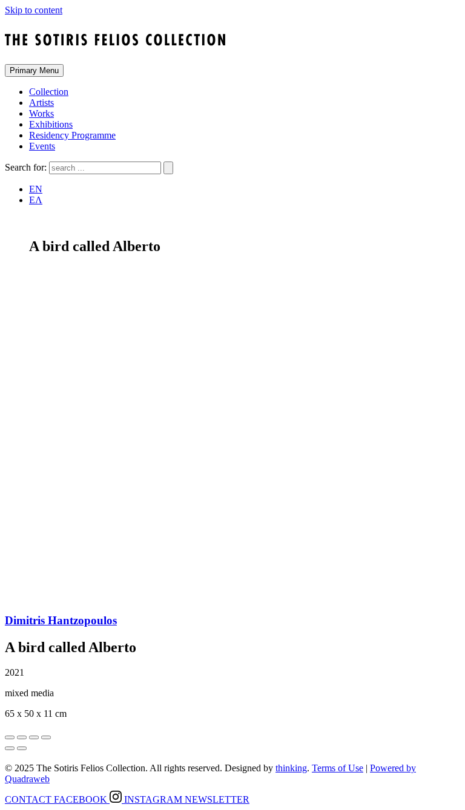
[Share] (22, 737)
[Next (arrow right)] (22, 748)
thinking (291, 768)
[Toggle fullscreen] (34, 737)
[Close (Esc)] (10, 737)
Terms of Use (337, 768)
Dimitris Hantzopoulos (61, 620)
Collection (48, 92)
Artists (41, 102)
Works (41, 113)
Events (42, 146)
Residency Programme (72, 135)
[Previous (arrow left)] (10, 748)
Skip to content (33, 10)
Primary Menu (34, 70)
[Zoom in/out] (46, 737)
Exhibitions (51, 124)
